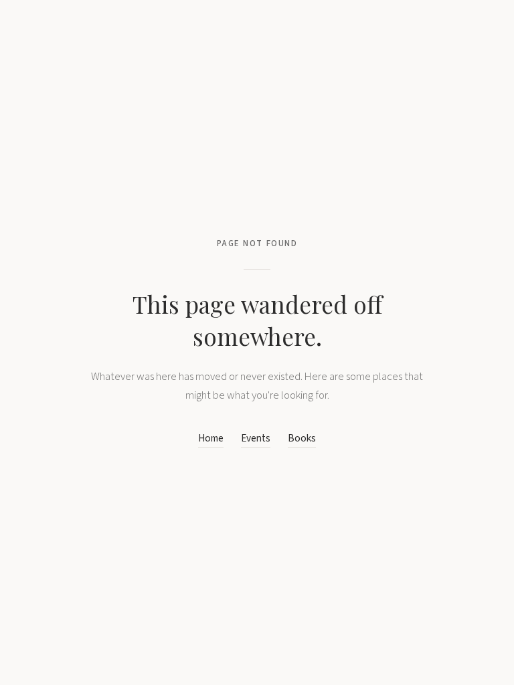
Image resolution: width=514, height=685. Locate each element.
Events (255, 438)
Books (302, 438)
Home (211, 438)
